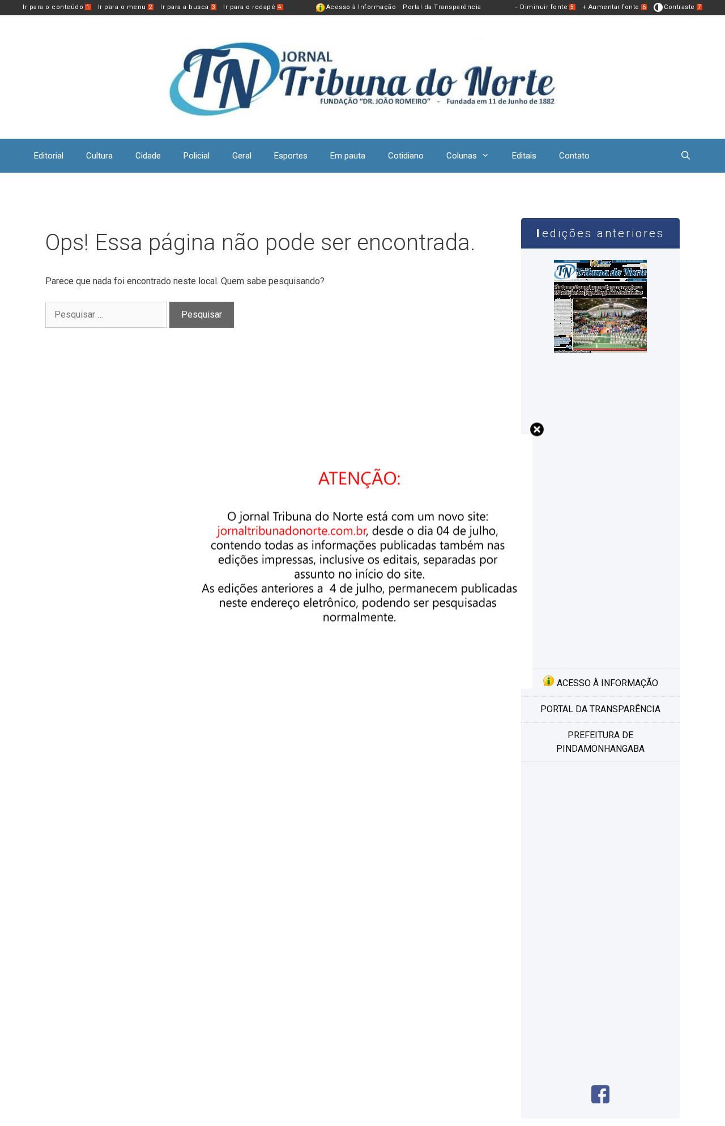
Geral (241, 156)
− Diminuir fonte (544, 7)
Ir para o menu (125, 7)
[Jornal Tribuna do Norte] (362, 76)
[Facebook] (600, 1100)
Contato (574, 156)
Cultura (99, 156)
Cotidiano (406, 156)
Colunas (461, 156)
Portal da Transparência (442, 7)
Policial (197, 156)
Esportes (291, 156)
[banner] (362, 685)
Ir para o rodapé (252, 7)
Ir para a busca (187, 7)
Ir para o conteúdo (56, 7)
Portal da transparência (600, 709)
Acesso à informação (606, 683)
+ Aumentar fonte (614, 7)
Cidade (148, 156)
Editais (524, 156)
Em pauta (347, 156)
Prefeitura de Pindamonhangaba (600, 742)
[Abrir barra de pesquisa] (685, 156)
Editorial (48, 156)
